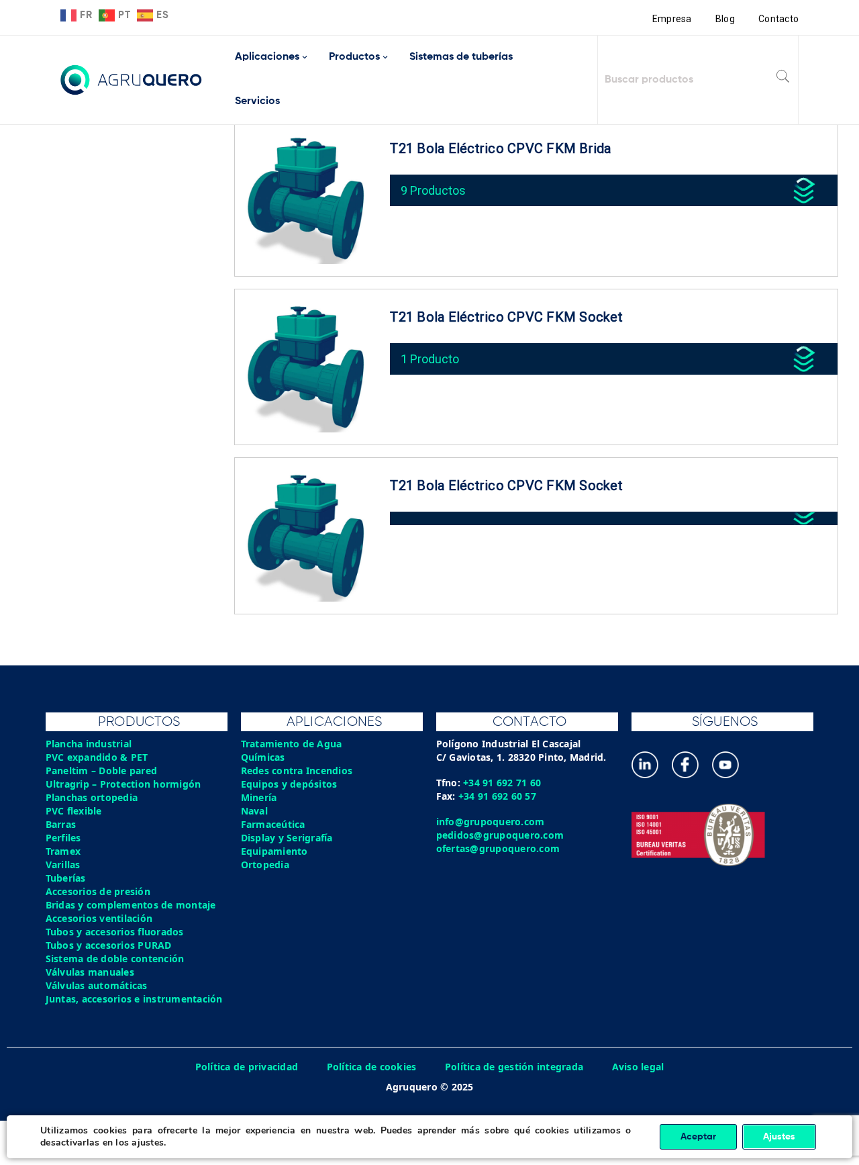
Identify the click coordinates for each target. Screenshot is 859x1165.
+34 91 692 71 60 (502, 782)
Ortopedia (265, 864)
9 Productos (433, 190)
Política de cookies (372, 1066)
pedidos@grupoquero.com (500, 835)
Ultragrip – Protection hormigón (123, 784)
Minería (259, 797)
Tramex (63, 851)
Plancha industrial (89, 743)
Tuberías (66, 878)
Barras (61, 824)
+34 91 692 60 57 (497, 796)
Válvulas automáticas (97, 985)
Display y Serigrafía (287, 837)
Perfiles (63, 837)
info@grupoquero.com (490, 821)
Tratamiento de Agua (291, 743)
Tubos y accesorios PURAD (109, 945)
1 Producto (430, 359)
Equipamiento (274, 851)
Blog (725, 18)
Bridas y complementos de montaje (131, 904)
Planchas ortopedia (92, 797)
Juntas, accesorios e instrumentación (134, 998)
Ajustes (779, 1136)
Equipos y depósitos (289, 784)
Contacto (778, 18)
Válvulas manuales (90, 972)
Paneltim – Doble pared (102, 770)
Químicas (263, 757)
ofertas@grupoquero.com (498, 848)
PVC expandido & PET (97, 757)
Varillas (63, 864)
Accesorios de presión (98, 891)
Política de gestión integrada (514, 1066)
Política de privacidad (247, 1066)
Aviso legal (638, 1066)
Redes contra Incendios (297, 770)
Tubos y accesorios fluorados (115, 931)
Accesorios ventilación (99, 918)
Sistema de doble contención (115, 958)
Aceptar (698, 1136)
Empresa (672, 18)
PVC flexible (74, 810)
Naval (254, 810)
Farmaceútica (273, 824)
